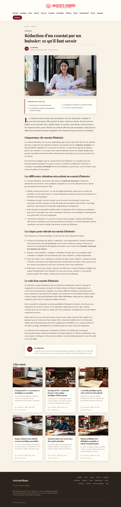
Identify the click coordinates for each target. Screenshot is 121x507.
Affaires (68, 13)
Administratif (84, 13)
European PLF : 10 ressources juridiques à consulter (27, 391)
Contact (17, 17)
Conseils (51, 13)
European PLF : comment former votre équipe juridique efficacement (58, 393)
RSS (107, 483)
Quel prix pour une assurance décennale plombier (60, 439)
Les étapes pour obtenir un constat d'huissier (77, 105)
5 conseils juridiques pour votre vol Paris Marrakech (91, 391)
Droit (30, 13)
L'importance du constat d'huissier (40, 105)
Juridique (23, 13)
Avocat (36, 13)
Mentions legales (98, 483)
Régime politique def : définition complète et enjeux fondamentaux (90, 441)
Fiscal (93, 13)
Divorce (43, 13)
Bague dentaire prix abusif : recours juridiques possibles (27, 439)
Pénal (75, 13)
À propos (100, 13)
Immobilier (60, 13)
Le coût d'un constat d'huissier (73, 108)
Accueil (15, 13)
